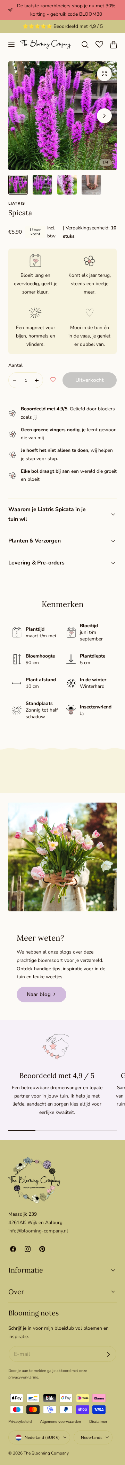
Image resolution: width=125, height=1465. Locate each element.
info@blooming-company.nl (38, 1231)
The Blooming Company (46, 1453)
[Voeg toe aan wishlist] (52, 380)
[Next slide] (104, 115)
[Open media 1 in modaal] (104, 73)
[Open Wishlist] (99, 44)
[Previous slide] (20, 115)
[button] (11, 44)
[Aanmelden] (108, 1354)
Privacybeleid (20, 1421)
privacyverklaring (23, 1377)
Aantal (15, 365)
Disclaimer (98, 1421)
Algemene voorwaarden (60, 1421)
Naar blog (39, 994)
